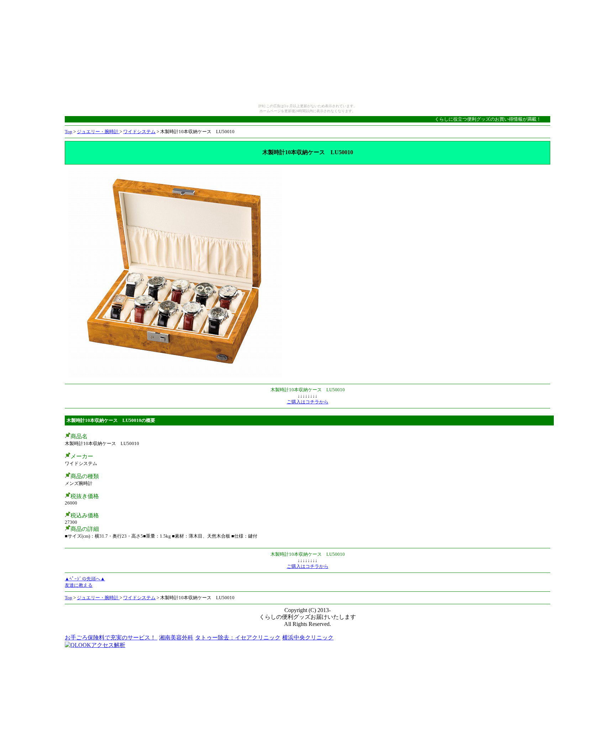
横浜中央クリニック (307, 637)
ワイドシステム (139, 131)
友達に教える (79, 585)
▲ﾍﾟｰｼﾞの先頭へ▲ (85, 578)
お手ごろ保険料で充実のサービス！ (111, 637)
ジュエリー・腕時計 (98, 131)
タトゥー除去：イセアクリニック (237, 637)
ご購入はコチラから (307, 401)
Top (68, 131)
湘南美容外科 (176, 637)
